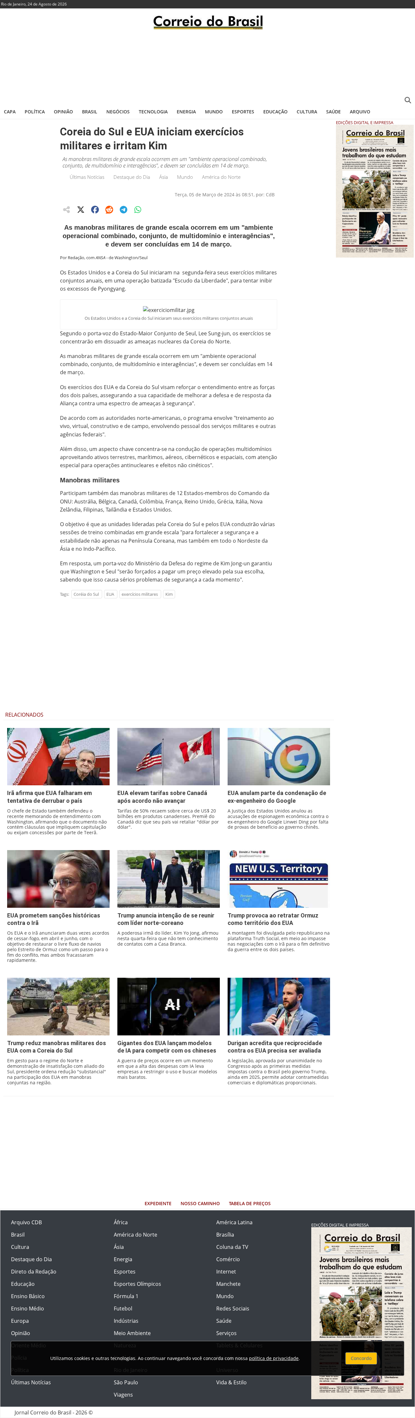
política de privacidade (274, 1358)
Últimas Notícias (87, 177)
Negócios (118, 112)
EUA (110, 594)
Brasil (89, 112)
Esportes (243, 112)
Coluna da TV (232, 1247)
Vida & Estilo (231, 1382)
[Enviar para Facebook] (95, 209)
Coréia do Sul (86, 594)
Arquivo (360, 112)
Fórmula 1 (126, 1296)
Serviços (226, 1333)
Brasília (225, 1234)
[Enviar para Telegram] (123, 209)
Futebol (123, 1308)
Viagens (123, 1394)
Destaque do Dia (131, 177)
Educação (275, 112)
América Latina (234, 1222)
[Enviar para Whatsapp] (138, 209)
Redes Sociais (232, 1308)
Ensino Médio (27, 1308)
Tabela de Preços (250, 1203)
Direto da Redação (33, 1271)
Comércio (228, 1259)
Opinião (63, 112)
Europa (20, 1320)
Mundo (214, 112)
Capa (10, 112)
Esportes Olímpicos (137, 1283)
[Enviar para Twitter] (81, 209)
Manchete (228, 1283)
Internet (226, 1271)
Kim (169, 594)
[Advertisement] (207, 66)
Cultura (307, 112)
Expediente (158, 1203)
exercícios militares (140, 594)
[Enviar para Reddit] (109, 209)
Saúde (333, 112)
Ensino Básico (28, 1296)
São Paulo (126, 1382)
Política (35, 112)
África (121, 1222)
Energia (186, 112)
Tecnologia (153, 112)
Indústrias (126, 1320)
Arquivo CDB (26, 1222)
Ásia (163, 177)
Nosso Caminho (200, 1203)
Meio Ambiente (132, 1333)
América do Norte (221, 177)
